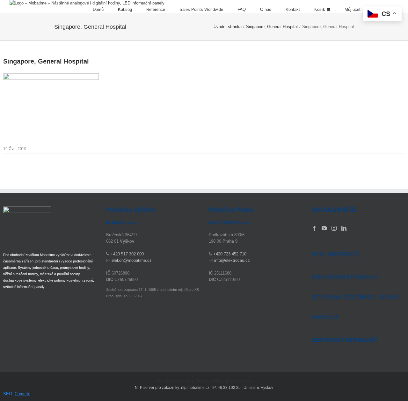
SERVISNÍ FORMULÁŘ (344, 340)
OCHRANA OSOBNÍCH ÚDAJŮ (355, 297)
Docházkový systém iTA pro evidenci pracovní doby (204, 381)
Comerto (22, 393)
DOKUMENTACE (336, 254)
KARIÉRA (325, 317)
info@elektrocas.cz (232, 260)
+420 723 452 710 (229, 254)
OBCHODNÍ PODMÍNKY (345, 277)
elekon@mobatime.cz (132, 260)
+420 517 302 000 (127, 254)
